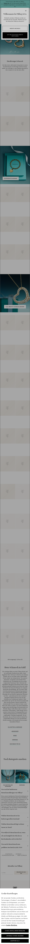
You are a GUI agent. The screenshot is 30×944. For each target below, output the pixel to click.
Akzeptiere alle (15, 940)
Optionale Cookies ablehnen (15, 935)
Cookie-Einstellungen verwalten (15, 930)
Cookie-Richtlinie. (11, 925)
